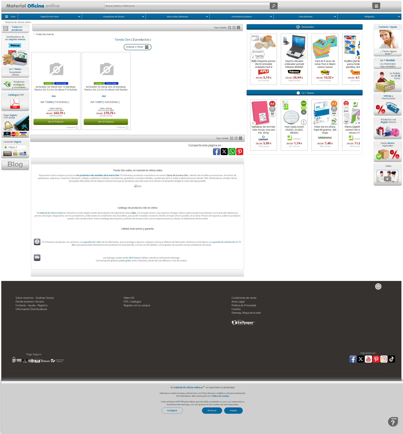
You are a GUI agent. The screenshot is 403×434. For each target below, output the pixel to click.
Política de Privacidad (244, 305)
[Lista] (230, 28)
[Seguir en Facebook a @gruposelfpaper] (353, 359)
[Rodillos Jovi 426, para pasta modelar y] (324, 47)
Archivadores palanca (242, 16)
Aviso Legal (238, 301)
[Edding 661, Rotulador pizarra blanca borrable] (355, 47)
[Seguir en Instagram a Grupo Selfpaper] (383, 359)
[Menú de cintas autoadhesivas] (335, 17)
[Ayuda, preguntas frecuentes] (393, 426)
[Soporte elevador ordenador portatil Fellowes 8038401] (263, 47)
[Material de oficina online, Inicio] (31, 8)
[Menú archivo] (271, 17)
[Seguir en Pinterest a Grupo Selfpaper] (376, 359)
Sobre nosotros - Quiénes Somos (35, 298)
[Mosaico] (238, 28)
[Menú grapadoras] (143, 17)
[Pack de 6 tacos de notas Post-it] (294, 47)
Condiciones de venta (244, 298)
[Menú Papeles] (79, 17)
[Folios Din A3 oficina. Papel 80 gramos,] (324, 112)
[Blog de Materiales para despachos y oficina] (15, 165)
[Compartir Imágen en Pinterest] (239, 152)
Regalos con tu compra (137, 305)
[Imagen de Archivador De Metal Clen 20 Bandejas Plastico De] (106, 69)
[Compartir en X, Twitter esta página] (224, 152)
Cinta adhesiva (305, 16)
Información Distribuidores (31, 309)
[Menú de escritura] (399, 17)
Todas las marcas (45, 34)
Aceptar (233, 410)
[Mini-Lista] (234, 28)
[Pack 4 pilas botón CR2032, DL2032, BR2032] (294, 112)
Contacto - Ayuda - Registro (32, 305)
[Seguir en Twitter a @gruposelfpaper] (360, 359)
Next (355, 57)
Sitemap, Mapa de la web (246, 312)
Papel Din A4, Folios (50, 16)
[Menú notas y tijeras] (207, 17)
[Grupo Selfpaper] (243, 325)
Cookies (236, 309)
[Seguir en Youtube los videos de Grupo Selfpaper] (368, 359)
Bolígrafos (369, 16)
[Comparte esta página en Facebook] (216, 152)
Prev (253, 57)
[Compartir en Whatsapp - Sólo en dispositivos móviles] (232, 152)
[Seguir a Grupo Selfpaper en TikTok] (391, 359)
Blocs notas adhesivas (177, 16)
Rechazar (212, 410)
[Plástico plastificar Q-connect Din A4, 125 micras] (355, 112)
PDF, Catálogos (132, 301)
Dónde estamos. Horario (30, 301)
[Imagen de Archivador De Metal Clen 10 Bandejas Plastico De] (56, 69)
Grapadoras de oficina (113, 16)
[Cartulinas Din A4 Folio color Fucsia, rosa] (263, 112)
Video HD (129, 298)
